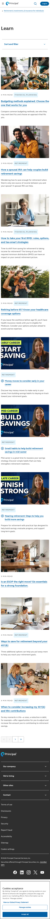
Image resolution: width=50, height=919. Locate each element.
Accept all (25, 914)
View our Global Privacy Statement (16, 902)
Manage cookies (25, 907)
